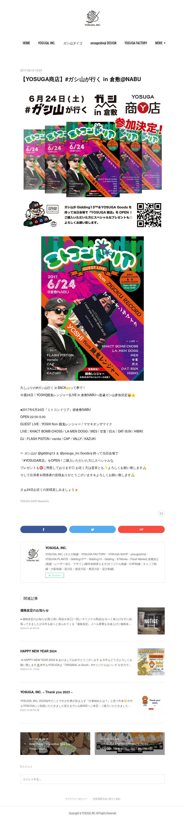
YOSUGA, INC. (46, 42)
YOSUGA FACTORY (136, 42)
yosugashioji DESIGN (103, 42)
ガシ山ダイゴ (72, 42)
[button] (26, 43)
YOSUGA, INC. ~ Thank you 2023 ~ (46, 692)
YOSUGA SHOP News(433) (34, 501)
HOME (26, 42)
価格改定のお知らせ (34, 610)
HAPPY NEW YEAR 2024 (38, 651)
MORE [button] (158, 42)
